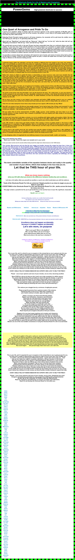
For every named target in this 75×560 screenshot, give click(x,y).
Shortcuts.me (19, 215)
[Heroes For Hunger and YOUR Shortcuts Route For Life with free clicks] (37, 248)
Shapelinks (43, 207)
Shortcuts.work (16, 219)
